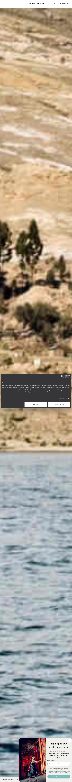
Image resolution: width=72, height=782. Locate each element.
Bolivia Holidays (8, 780)
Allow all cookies (59, 404)
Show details (63, 398)
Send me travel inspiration (59, 777)
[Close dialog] (69, 740)
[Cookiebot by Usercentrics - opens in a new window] (62, 376)
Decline (35, 404)
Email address (51, 760)
